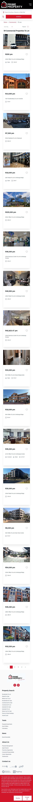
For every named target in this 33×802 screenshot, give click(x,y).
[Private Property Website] (6, 771)
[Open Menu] (30, 4)
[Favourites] (27, 54)
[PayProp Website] (17, 771)
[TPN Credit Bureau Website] (21, 766)
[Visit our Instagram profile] (18, 685)
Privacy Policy (12, 786)
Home (5, 22)
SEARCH (18, 16)
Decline (18, 798)
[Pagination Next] (25, 667)
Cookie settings (7, 798)
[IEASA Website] (4, 767)
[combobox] (12, 12)
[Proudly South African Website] (13, 767)
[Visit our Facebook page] (14, 685)
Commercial (12, 22)
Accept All (27, 798)
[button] (28, 43)
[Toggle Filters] (3, 17)
